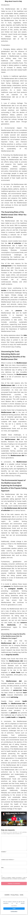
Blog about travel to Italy (13, 1)
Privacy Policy (15, 894)
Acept (14, 908)
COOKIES (7, 894)
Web (2, 867)
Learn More (14, 905)
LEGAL (21, 894)
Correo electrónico (7, 859)
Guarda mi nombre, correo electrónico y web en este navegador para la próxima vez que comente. (14, 878)
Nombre (4, 851)
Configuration (14, 911)
